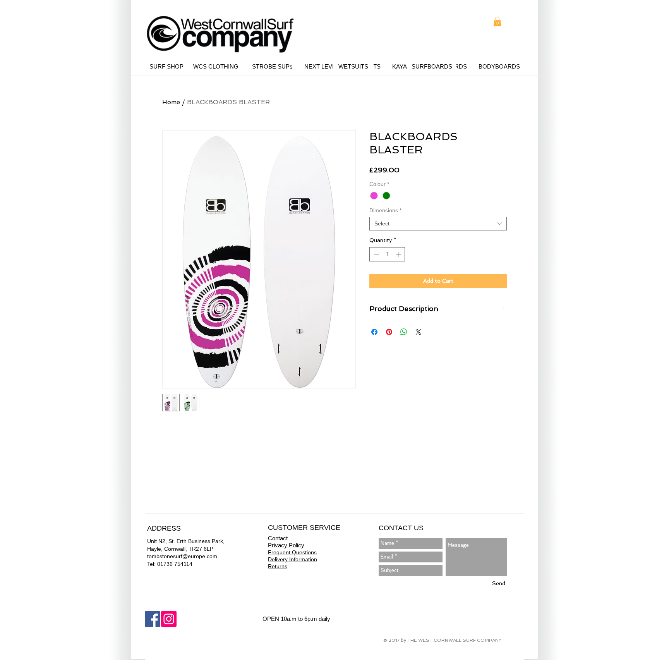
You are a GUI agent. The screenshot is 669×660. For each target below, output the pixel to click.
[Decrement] (375, 254)
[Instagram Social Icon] (169, 619)
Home (171, 102)
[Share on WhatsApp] (403, 332)
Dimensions (385, 210)
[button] (497, 21)
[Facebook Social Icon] (152, 619)
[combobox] (438, 223)
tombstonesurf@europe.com (182, 556)
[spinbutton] (387, 254)
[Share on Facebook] (374, 332)
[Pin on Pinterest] (389, 332)
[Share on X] (418, 332)
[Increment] (399, 254)
